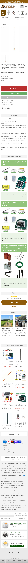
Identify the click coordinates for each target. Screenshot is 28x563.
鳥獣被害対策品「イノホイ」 (7, 17)
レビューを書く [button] (14, 302)
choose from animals (19, 17)
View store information (7, 104)
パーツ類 (18, 14)
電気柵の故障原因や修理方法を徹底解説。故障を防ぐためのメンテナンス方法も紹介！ (7, 330)
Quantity (3, 80)
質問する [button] (14, 306)
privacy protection (5, 518)
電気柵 (22, 14)
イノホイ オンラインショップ (15, 558)
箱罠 (8, 14)
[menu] (26, 6)
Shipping (2, 78)
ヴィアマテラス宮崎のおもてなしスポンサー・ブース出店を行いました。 (20, 330)
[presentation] (10, 339)
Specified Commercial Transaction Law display (21, 514)
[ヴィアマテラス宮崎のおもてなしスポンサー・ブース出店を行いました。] (21, 321)
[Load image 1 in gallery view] (5, 59)
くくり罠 (13, 14)
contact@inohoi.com (17, 543)
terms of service (5, 513)
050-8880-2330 (16, 525)
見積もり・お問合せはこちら (14, 98)
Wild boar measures (6, 19)
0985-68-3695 (15, 534)
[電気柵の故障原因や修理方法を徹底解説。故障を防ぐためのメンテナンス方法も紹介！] (7, 321)
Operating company (20, 518)
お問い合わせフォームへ (16, 545)
